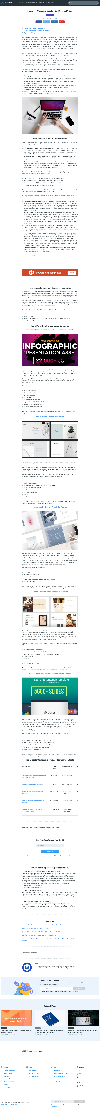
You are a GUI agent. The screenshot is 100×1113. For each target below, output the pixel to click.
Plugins (48, 3)
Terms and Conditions (66, 856)
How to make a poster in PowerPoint (34, 28)
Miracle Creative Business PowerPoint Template (50, 507)
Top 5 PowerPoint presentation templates (35, 33)
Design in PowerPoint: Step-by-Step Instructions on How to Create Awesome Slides (45, 925)
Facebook (81, 1070)
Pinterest (81, 1077)
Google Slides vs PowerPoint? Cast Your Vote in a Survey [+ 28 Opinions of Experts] (45, 932)
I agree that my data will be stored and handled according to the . (59, 991)
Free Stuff (41, 3)
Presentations (50, 14)
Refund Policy (14, 1104)
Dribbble (81, 1086)
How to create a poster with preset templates (37, 30)
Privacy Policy (53, 856)
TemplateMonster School (61, 1073)
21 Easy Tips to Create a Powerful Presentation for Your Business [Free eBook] (49, 1031)
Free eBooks (57, 1070)
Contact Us (57, 1082)
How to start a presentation (30, 952)
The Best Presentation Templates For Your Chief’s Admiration (39, 935)
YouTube (81, 1082)
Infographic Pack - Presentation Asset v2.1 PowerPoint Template (50, 330)
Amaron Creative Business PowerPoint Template (50, 591)
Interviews (57, 1079)
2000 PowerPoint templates (44, 295)
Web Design (21, 3)
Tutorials (37, 1028)
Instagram (81, 1080)
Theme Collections (34, 1076)
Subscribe (80, 1101)
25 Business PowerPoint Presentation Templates (35, 928)
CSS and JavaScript (9, 1070)
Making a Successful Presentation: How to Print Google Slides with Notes (83, 1031)
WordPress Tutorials (31, 3)
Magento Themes (8, 1079)
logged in (31, 1051)
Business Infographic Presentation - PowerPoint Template (50, 673)
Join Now (80, 988)
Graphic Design (8, 1073)
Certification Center (59, 1076)
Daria (55, 18)
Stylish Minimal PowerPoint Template (50, 417)
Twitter (81, 1074)
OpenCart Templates (9, 1082)
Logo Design (7, 1076)
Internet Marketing (34, 1073)
